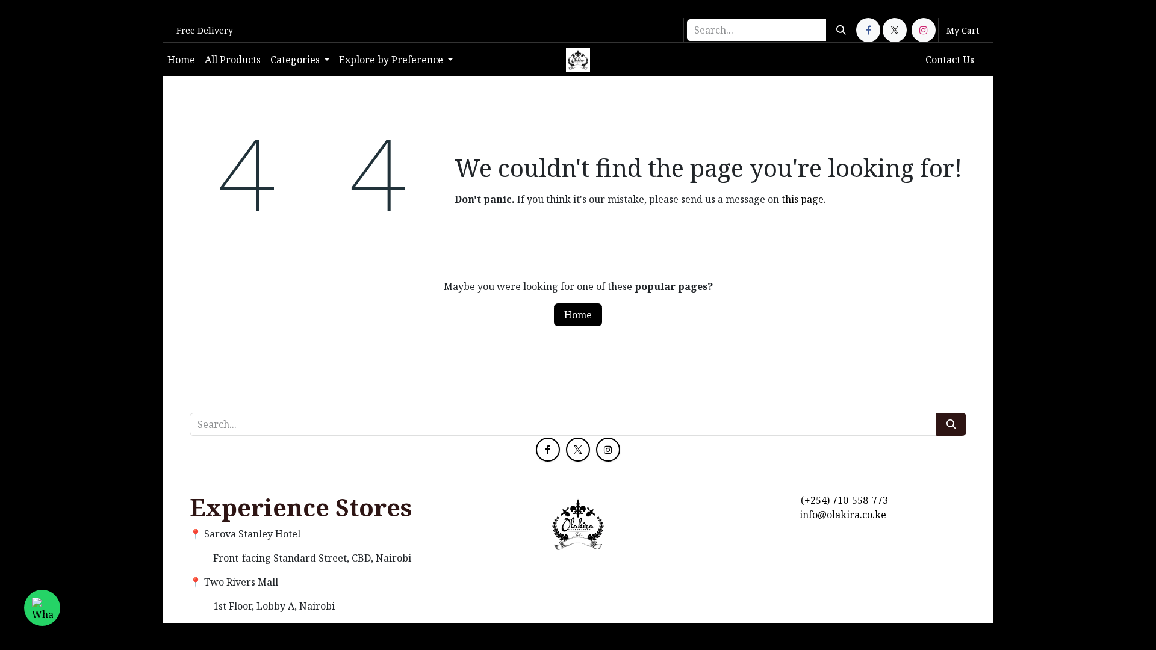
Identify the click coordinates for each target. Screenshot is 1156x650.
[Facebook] (868, 30)
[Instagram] (924, 30)
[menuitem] (181, 60)
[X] (895, 30)
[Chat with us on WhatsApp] (42, 608)
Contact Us (949, 59)
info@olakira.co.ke (843, 514)
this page (803, 199)
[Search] (841, 30)
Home (578, 314)
